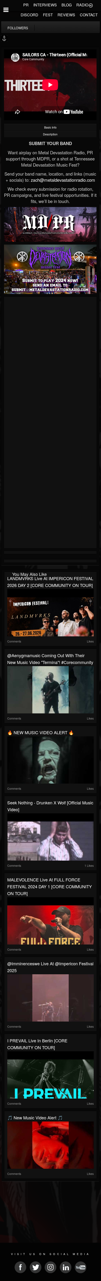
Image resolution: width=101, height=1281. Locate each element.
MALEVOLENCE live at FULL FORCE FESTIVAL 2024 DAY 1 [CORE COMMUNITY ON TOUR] (49, 886)
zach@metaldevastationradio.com (63, 180)
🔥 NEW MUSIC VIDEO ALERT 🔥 (40, 732)
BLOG (67, 5)
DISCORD (29, 14)
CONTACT (89, 14)
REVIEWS (66, 14)
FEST (48, 14)
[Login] (90, 5)
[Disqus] (50, 361)
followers (18, 28)
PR (26, 5)
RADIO (82, 5)
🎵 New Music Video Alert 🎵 (35, 1117)
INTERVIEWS (45, 5)
